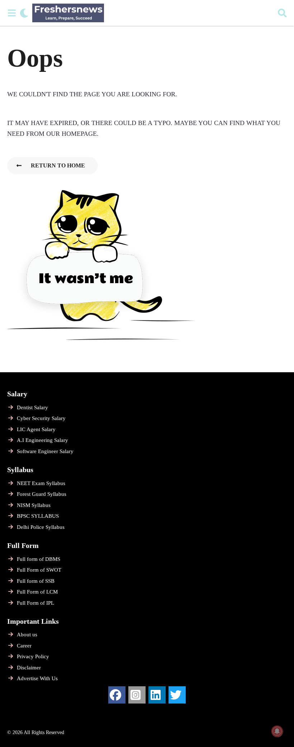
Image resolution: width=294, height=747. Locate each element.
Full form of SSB (35, 581)
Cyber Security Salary (41, 418)
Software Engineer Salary (45, 451)
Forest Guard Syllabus (41, 494)
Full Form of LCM (37, 592)
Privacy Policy (33, 656)
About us (27, 634)
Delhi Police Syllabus (41, 527)
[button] (11, 13)
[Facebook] (116, 695)
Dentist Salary (32, 407)
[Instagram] (137, 695)
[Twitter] (177, 695)
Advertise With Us (37, 678)
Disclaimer (29, 667)
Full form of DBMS (38, 559)
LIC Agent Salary (36, 429)
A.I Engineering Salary (42, 440)
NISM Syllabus (34, 505)
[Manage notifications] (277, 731)
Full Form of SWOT (39, 570)
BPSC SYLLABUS (38, 516)
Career (24, 646)
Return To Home (58, 165)
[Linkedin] (157, 695)
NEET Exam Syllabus (41, 483)
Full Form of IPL (35, 603)
